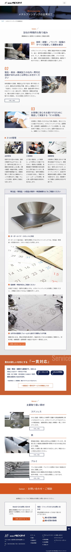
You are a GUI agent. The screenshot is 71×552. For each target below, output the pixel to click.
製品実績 (33, 543)
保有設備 (45, 539)
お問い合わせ (59, 535)
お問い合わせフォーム (17, 344)
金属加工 (33, 540)
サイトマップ (59, 538)
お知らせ (45, 544)
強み (32, 538)
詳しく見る (12, 100)
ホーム (33, 535)
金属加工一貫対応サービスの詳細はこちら (36, 386)
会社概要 (45, 542)
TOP (2, 21)
